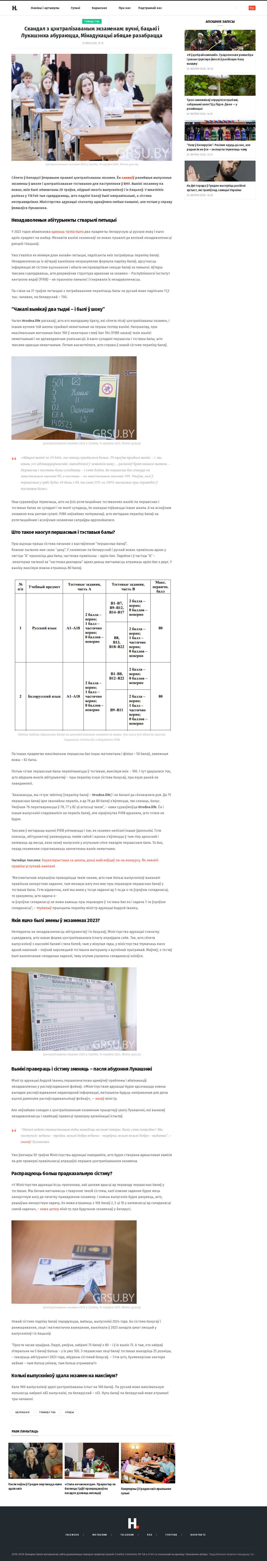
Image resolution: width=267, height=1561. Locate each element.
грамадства (47, 1412)
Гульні (75, 8)
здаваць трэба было (67, 232)
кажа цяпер (49, 1209)
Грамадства (91, 21)
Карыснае (99, 8)
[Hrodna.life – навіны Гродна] (14, 8)
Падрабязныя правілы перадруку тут (232, 1554)
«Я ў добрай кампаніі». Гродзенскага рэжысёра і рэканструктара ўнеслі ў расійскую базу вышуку (220, 59)
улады (69, 1412)
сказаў (26, 1141)
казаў (99, 1099)
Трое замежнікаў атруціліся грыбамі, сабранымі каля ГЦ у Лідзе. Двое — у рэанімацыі (212, 104)
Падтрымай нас (150, 8)
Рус (252, 8)
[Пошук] (239, 7)
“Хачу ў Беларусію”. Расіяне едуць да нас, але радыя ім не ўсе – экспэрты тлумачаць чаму (219, 147)
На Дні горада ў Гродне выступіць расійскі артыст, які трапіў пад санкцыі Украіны (216, 188)
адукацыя (22, 1412)
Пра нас (125, 8)
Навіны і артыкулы (45, 8)
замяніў (128, 178)
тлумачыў (44, 908)
